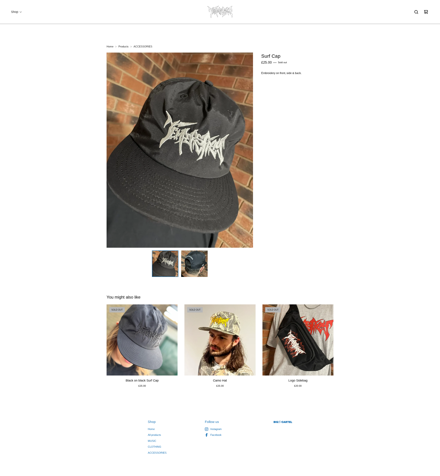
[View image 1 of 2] (165, 263)
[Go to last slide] (111, 150)
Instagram (216, 429)
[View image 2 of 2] (194, 263)
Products (123, 46)
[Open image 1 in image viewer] (180, 150)
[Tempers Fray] (220, 12)
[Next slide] (248, 150)
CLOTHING (154, 446)
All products (154, 434)
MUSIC (152, 440)
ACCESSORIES (143, 46)
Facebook (216, 434)
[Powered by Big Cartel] (283, 421)
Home (110, 46)
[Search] (416, 12)
